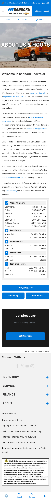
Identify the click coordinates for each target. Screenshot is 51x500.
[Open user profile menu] (44, 496)
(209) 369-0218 (39, 217)
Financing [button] (13, 296)
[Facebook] (17, 366)
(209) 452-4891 (39, 210)
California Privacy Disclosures (15, 432)
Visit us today (11, 191)
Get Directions (25, 336)
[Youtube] (27, 366)
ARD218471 (30, 437)
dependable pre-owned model (15, 97)
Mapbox (35, 351)
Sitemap (6, 437)
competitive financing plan (12, 177)
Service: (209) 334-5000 (13, 443)
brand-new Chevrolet (38, 93)
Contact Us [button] (37, 296)
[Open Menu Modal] (3, 11)
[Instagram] (32, 366)
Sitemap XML (18, 437)
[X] (22, 366)
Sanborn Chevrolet (27, 426)
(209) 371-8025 (39, 227)
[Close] (2, 3)
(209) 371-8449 (39, 207)
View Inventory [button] (25, 288)
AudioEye (31, 443)
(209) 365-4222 (38, 220)
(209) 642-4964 (38, 214)
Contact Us (35, 432)
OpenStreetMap (44, 351)
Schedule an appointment (37, 129)
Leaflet (27, 351)
